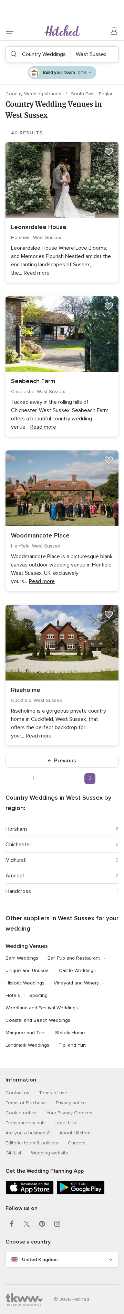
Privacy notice (71, 1103)
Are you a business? (28, 1133)
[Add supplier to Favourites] (109, 152)
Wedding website (50, 1153)
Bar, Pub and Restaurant (74, 958)
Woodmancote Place (40, 535)
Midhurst (16, 860)
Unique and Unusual (28, 970)
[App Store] (30, 1193)
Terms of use (53, 1093)
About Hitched (75, 1133)
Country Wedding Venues (34, 94)
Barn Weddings (22, 958)
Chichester (18, 844)
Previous (65, 760)
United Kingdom (40, 1260)
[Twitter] (27, 1224)
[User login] (114, 31)
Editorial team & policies (32, 1143)
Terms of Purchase (26, 1103)
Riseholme (25, 690)
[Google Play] (80, 1193)
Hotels (13, 995)
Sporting (38, 995)
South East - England (94, 94)
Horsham (16, 829)
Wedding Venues (27, 946)
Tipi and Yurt (72, 1045)
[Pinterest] (42, 1224)
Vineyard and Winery (76, 983)
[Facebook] (12, 1224)
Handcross (18, 891)
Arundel (15, 875)
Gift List (13, 1153)
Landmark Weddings (27, 1045)
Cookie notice (21, 1113)
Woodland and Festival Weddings (42, 1008)
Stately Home (70, 1033)
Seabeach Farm (33, 381)
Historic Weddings (25, 983)
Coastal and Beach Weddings (38, 1020)
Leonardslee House (38, 227)
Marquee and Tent (26, 1033)
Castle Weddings (77, 970)
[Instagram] (57, 1224)
